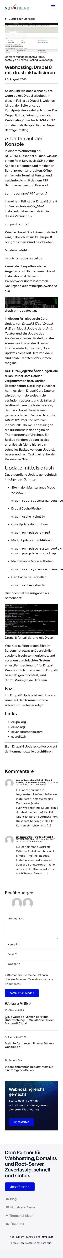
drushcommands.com (27, 732)
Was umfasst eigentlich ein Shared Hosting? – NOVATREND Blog (34, 781)
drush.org (18, 727)
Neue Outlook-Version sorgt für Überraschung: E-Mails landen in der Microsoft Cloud (29, 1020)
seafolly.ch (34, 110)
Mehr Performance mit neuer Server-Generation (29, 1045)
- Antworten (39, 784)
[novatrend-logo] (17, 5)
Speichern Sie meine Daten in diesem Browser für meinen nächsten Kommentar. (30, 979)
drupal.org (18, 722)
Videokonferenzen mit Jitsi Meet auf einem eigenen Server (29, 1068)
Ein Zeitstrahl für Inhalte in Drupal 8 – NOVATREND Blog (35, 838)
